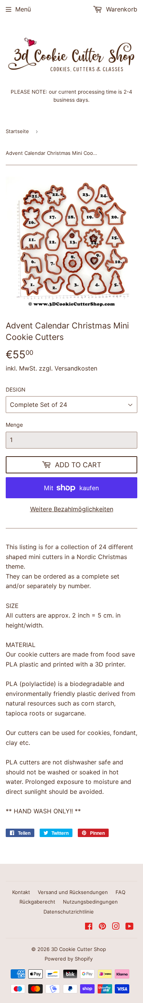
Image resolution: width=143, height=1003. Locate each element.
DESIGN (16, 389)
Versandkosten (76, 368)
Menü (23, 9)
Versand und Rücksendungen (73, 892)
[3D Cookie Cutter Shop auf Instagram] (116, 927)
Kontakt (21, 892)
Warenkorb (120, 9)
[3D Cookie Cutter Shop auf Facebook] (89, 927)
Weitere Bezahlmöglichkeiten (71, 509)
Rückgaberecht (37, 902)
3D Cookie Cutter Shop (78, 949)
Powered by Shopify (69, 959)
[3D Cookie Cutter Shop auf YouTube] (129, 927)
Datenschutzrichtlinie (68, 912)
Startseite (17, 131)
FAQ (120, 892)
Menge (14, 424)
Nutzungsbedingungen (90, 902)
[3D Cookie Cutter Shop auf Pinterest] (102, 927)
